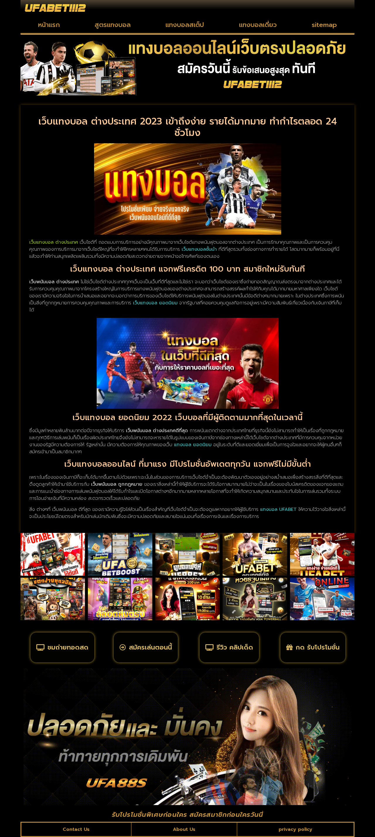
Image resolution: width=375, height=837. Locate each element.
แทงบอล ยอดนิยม (193, 444)
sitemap (324, 25)
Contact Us (76, 829)
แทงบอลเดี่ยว (258, 25)
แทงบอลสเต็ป (185, 25)
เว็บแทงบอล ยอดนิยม (155, 302)
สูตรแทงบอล (113, 25)
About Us (184, 829)
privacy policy (295, 829)
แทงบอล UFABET (278, 509)
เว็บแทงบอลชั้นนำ (199, 249)
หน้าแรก (49, 25)
